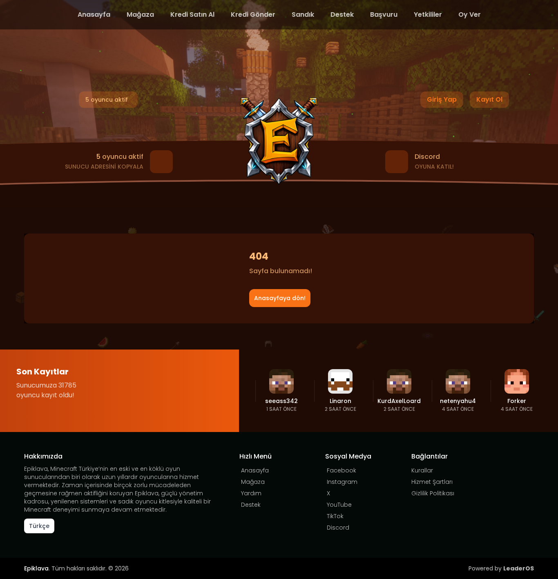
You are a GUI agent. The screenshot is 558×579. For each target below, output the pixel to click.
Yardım (251, 493)
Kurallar (422, 470)
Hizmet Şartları (432, 482)
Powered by (501, 568)
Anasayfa (94, 14)
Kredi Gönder (253, 14)
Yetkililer (428, 14)
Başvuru (383, 14)
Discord (338, 527)
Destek (342, 14)
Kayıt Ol (489, 99)
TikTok (335, 516)
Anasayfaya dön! (280, 298)
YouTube (339, 505)
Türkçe (39, 526)
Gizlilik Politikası (432, 493)
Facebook (341, 470)
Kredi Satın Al (192, 14)
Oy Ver (469, 14)
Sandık (303, 14)
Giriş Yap (442, 99)
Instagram (342, 482)
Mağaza (140, 14)
